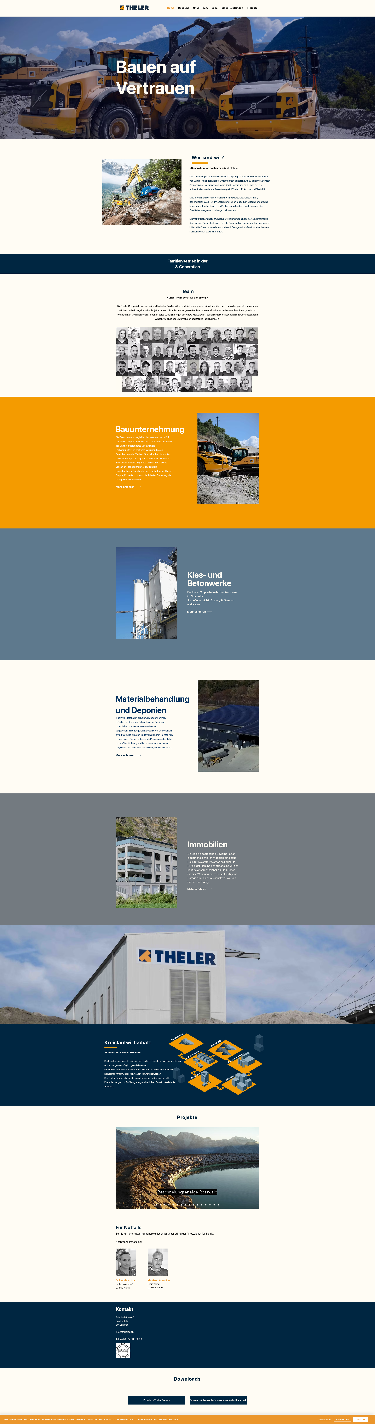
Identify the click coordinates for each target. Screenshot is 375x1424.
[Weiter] (254, 1168)
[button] (232, 8)
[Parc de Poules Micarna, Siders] (206, 1205)
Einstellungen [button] (325, 1419)
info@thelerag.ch (125, 1331)
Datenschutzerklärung (168, 1419)
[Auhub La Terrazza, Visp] (181, 1205)
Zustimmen (360, 1419)
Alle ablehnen (342, 1419)
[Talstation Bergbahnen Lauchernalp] (173, 1205)
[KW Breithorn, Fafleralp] (189, 1205)
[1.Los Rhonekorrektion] (169, 1205)
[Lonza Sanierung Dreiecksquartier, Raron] (197, 1205)
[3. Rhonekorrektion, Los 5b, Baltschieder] (177, 1205)
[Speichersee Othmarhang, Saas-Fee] (218, 1205)
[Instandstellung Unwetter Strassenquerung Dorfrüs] (185, 1205)
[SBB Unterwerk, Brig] (214, 1205)
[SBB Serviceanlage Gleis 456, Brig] (210, 1205)
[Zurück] (120, 1168)
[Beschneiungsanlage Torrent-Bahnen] (156, 1205)
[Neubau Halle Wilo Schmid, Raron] (201, 1205)
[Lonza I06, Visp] (193, 1205)
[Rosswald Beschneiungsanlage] (165, 1205)
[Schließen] (371, 1419)
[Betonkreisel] (160, 1205)
